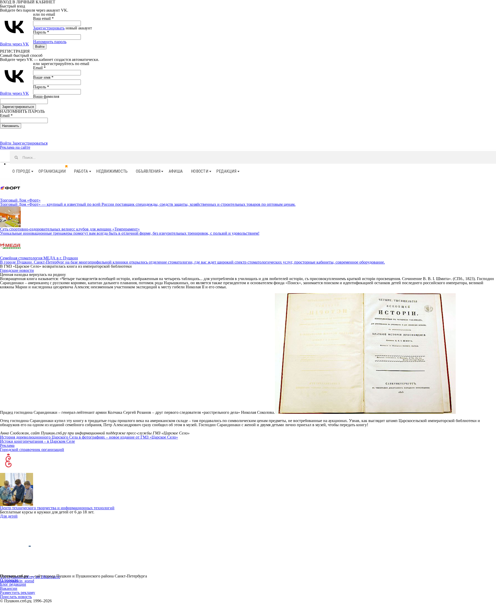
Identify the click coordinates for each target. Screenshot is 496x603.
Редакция (226, 171)
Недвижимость (112, 171)
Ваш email (43, 18)
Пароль (41, 32)
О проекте (9, 580)
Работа (81, 171)
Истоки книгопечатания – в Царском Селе (37, 441)
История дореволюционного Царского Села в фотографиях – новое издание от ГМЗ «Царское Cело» (89, 437)
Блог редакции (13, 584)
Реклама (7, 445)
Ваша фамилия (46, 96)
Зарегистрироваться (30, 143)
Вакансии (8, 588)
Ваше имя (43, 77)
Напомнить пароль (49, 41)
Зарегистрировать (49, 28)
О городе (21, 171)
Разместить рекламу (17, 592)
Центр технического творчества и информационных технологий (57, 508)
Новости (199, 171)
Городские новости (17, 270)
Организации (52, 171)
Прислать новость (16, 596)
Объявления (148, 171)
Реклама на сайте (15, 147)
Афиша (176, 171)
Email (39, 68)
